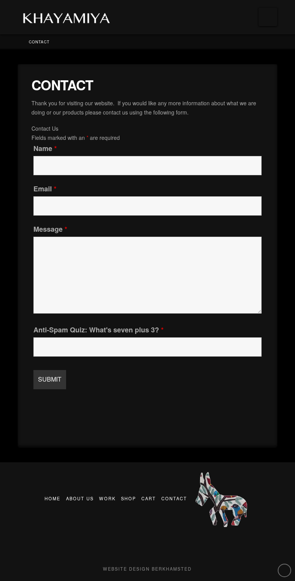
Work (107, 498)
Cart (148, 498)
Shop (128, 498)
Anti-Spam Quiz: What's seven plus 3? (98, 330)
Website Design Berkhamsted (147, 569)
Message (50, 229)
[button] (268, 17)
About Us (80, 498)
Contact (174, 498)
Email (44, 189)
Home (52, 498)
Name (45, 148)
